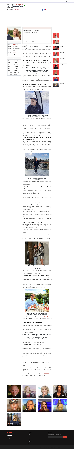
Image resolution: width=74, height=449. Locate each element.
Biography (29, 437)
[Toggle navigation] (8, 1)
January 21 (14, 44)
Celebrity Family (32, 375)
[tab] (37, 28)
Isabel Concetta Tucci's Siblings (29, 41)
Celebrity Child (25, 375)
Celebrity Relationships (41, 375)
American (14, 52)
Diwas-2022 (17, 9)
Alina (9, 397)
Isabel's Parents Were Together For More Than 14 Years (33, 36)
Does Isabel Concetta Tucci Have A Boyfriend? (32, 30)
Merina (25, 397)
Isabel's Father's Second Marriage (30, 39)
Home (29, 434)
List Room (29, 441)
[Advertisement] (37, 19)
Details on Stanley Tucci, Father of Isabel (31, 32)
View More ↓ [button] (14, 54)
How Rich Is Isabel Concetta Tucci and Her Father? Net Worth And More (36, 34)
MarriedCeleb (13, 432)
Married (15, 1)
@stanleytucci (42, 283)
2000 (17, 44)
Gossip (29, 439)
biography (12, 4)
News (28, 443)
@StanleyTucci (46, 316)
